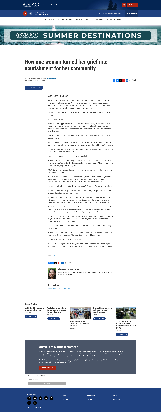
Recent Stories (31, 304)
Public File (114, 395)
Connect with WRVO (114, 19)
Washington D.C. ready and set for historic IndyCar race (35, 309)
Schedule (65, 399)
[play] (25, 13)
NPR (55, 255)
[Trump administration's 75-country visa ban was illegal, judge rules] (80, 313)
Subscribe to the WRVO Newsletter (40, 376)
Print (134, 80)
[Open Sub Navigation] (29, 19)
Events (79, 19)
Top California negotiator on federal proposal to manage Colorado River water (56, 310)
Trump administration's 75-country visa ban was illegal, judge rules (79, 323)
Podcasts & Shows (65, 19)
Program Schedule (47, 19)
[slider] (33, 13)
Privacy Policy (116, 399)
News (34, 19)
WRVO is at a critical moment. (59, 347)
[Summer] (80, 35)
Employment (91, 395)
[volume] (30, 13)
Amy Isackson (51, 78)
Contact (89, 399)
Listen (25, 19)
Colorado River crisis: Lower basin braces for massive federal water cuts (102, 310)
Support (89, 19)
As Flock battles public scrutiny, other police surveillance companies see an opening (126, 324)
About (64, 395)
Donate (133, 5)
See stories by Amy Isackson (59, 288)
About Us (99, 19)
